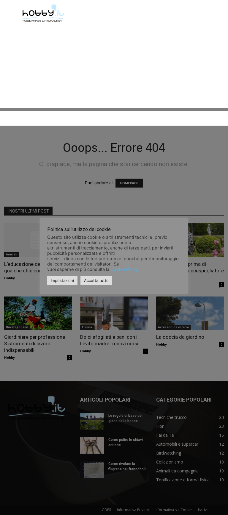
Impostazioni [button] (62, 280)
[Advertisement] (114, 66)
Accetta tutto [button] (96, 280)
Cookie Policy (124, 269)
